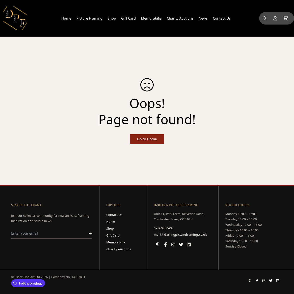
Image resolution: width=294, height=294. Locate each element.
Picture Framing (89, 18)
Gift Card (128, 18)
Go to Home (147, 139)
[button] (284, 18)
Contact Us (222, 18)
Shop (112, 18)
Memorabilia (151, 18)
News (203, 18)
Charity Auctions (180, 18)
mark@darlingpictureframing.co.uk (180, 234)
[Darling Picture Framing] (15, 18)
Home (66, 18)
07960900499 (163, 228)
